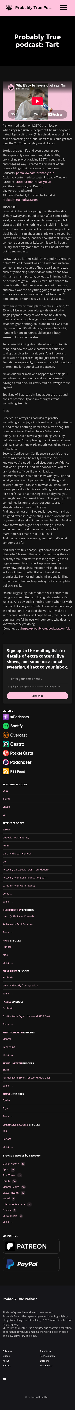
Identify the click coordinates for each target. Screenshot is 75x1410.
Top (5, 1130)
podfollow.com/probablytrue (35, 173)
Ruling (6, 845)
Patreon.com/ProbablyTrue (33, 182)
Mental (7, 1039)
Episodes (7, 1351)
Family (7, 1001)
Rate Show (45, 1351)
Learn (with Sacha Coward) (18, 916)
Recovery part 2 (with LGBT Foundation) (25, 869)
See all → (8, 901)
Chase (6, 806)
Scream (7, 829)
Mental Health (13, 1032)
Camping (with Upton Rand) (19, 885)
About (6, 1360)
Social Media (12, 1215)
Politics (9, 1210)
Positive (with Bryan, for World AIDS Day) (26, 1016)
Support (44, 1360)
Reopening (9, 1047)
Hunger (7, 946)
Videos (6, 1355)
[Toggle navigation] (63, 8)
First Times (10, 971)
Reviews (7, 1365)
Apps (6, 940)
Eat (4, 814)
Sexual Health (12, 1063)
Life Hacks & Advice (15, 1124)
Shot (5, 790)
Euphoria (8, 977)
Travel (7, 1093)
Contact (7, 893)
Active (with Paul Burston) (17, 924)
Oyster (6, 1100)
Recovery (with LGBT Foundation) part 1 (25, 877)
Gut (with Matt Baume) (16, 837)
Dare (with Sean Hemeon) (17, 853)
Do (4, 861)
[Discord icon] (4, 1379)
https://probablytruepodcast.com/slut (46, 628)
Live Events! (46, 1365)
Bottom (7, 1139)
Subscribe (37, 695)
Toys (5, 1108)
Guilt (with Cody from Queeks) (20, 985)
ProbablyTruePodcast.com (20, 200)
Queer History (12, 909)
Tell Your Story (47, 1355)
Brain (6, 1069)
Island (6, 798)
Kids (5, 954)
